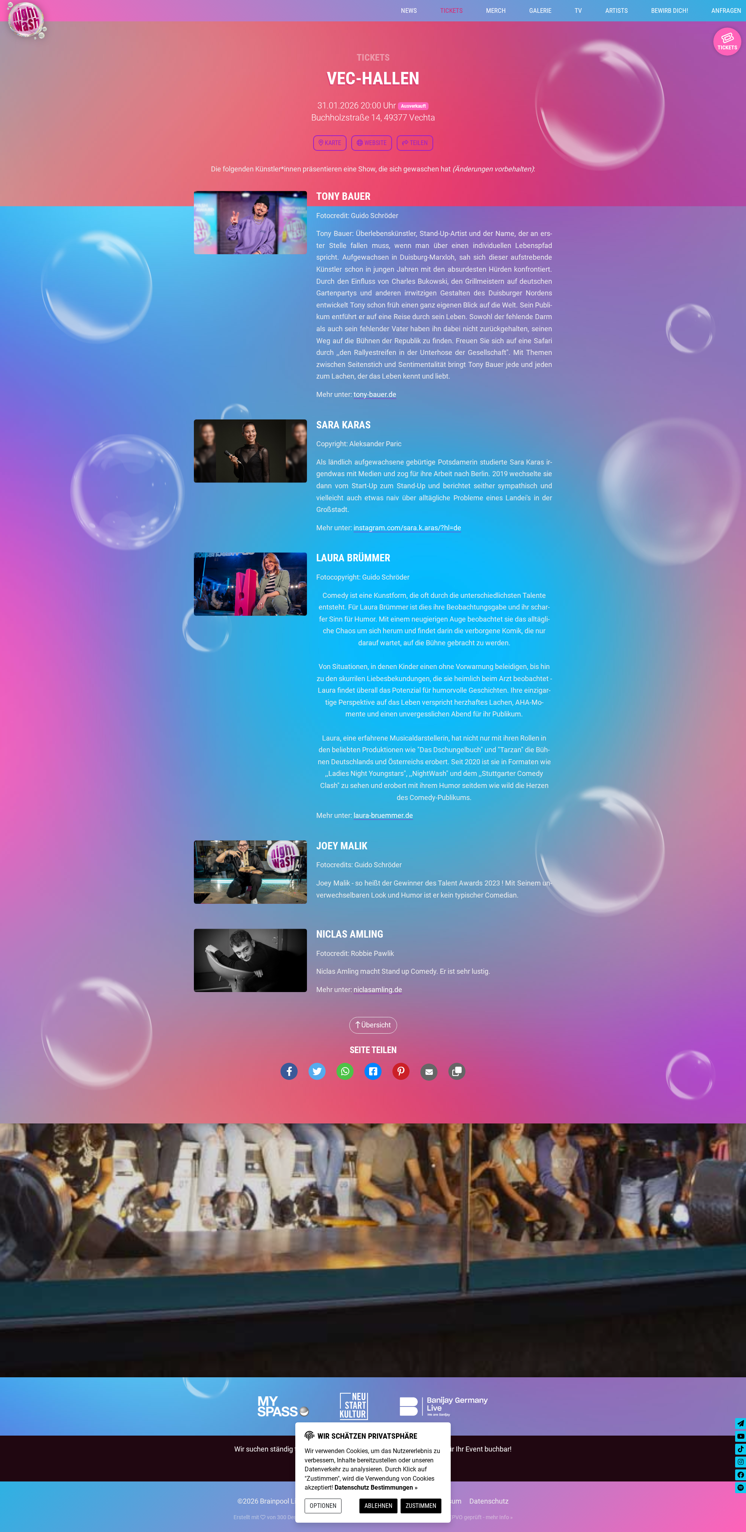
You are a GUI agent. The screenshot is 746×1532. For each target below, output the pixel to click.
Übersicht (375, 1025)
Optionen (323, 1505)
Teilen (418, 143)
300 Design (290, 1517)
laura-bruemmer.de (383, 815)
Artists (616, 10)
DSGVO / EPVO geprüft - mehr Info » (469, 1517)
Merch (496, 10)
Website (375, 143)
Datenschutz (489, 1501)
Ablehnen (378, 1505)
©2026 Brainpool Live (270, 1501)
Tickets (451, 10)
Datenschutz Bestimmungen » (376, 1487)
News (409, 10)
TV (578, 10)
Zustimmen (421, 1505)
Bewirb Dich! (669, 10)
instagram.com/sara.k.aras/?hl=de (407, 528)
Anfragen (726, 10)
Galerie (540, 10)
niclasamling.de (378, 989)
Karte (332, 143)
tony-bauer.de (375, 394)
